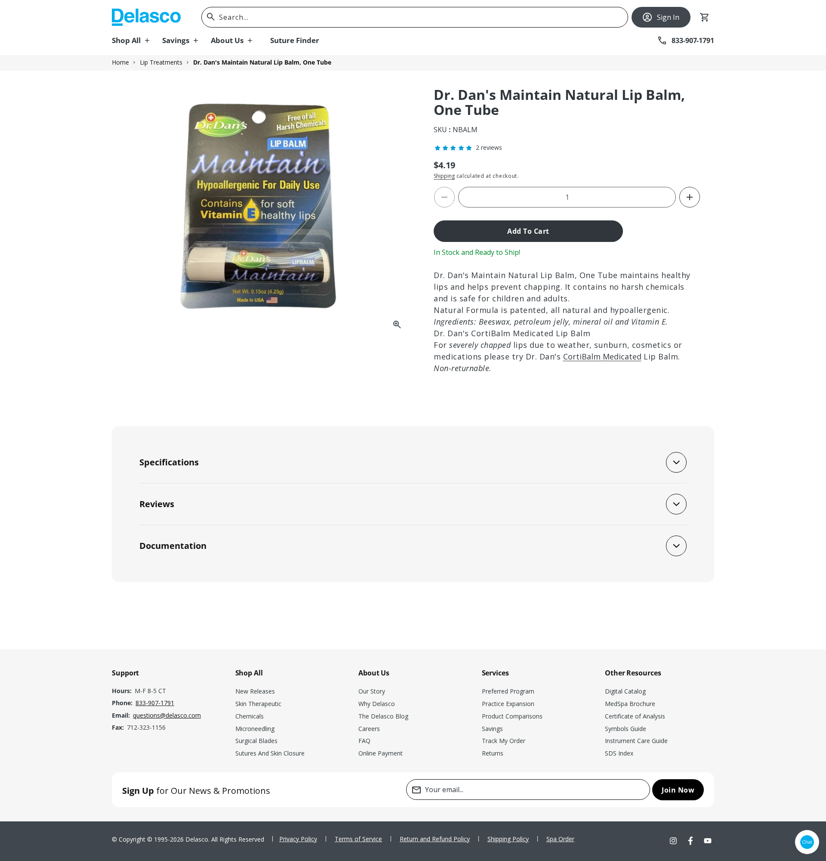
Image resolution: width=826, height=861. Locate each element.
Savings (492, 729)
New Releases (255, 691)
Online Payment (380, 753)
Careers (369, 729)
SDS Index (619, 753)
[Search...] (210, 16)
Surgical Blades (256, 741)
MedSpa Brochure (630, 704)
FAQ (364, 741)
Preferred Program (508, 691)
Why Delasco (376, 704)
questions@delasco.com (167, 715)
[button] (137, 40)
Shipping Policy (508, 839)
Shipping (444, 176)
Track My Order (503, 741)
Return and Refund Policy (435, 839)
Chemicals (249, 716)
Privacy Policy (298, 839)
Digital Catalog (625, 691)
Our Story (371, 691)
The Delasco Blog (383, 716)
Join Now (678, 790)
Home (120, 62)
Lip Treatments (161, 62)
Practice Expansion (508, 704)
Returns (492, 753)
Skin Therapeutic (258, 704)
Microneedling (254, 729)
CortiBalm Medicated (602, 356)
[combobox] (414, 17)
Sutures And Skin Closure (270, 753)
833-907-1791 (155, 703)
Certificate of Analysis (635, 716)
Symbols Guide (625, 729)
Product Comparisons (512, 716)
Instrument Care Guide (636, 741)
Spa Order (560, 839)
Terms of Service (358, 839)
